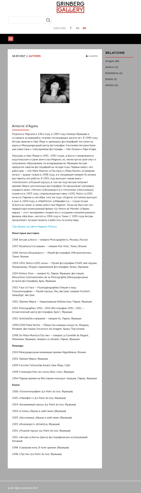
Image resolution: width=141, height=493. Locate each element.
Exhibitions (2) (114, 73)
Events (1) (111, 79)
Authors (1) (111, 67)
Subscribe (59, 28)
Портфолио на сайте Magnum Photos (34, 226)
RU (77, 28)
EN (84, 28)
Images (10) (112, 61)
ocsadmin (93, 56)
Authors (35, 56)
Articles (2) (111, 85)
